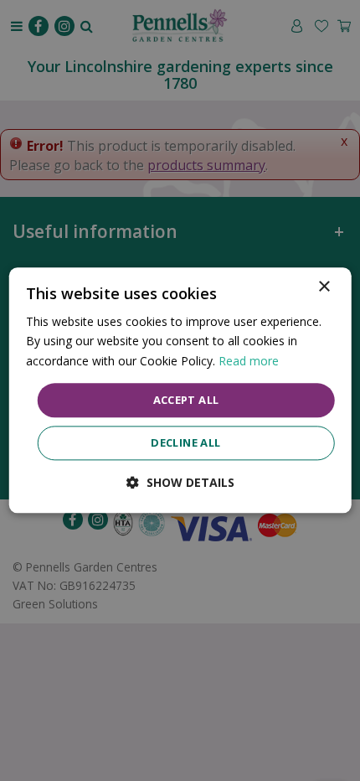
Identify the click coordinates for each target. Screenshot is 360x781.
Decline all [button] (185, 443)
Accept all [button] (186, 399)
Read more (249, 361)
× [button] (323, 287)
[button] (180, 483)
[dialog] (180, 390)
